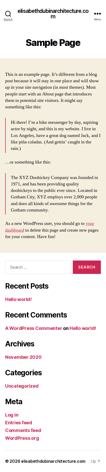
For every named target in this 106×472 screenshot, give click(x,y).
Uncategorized (22, 386)
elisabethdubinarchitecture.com (53, 13)
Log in (11, 415)
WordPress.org (22, 438)
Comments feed (23, 430)
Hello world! (18, 299)
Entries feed (18, 422)
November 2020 (23, 357)
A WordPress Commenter (33, 328)
